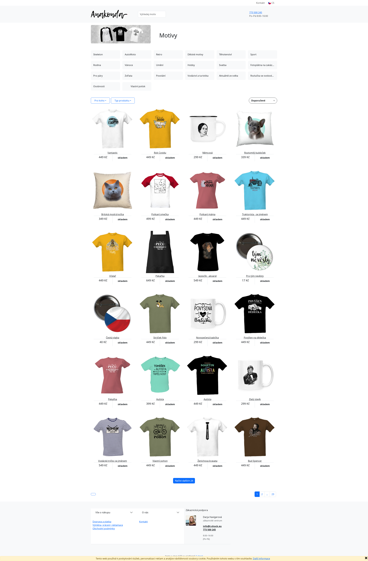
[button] (271, 3)
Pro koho (99, 100)
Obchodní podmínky (104, 528)
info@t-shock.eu (212, 526)
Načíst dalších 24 (184, 480)
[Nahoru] (93, 494)
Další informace (261, 558)
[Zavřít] (366, 558)
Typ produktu (122, 100)
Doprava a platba (102, 521)
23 (273, 494)
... (267, 494)
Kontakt (260, 2)
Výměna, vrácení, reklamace (108, 525)
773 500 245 (255, 12)
